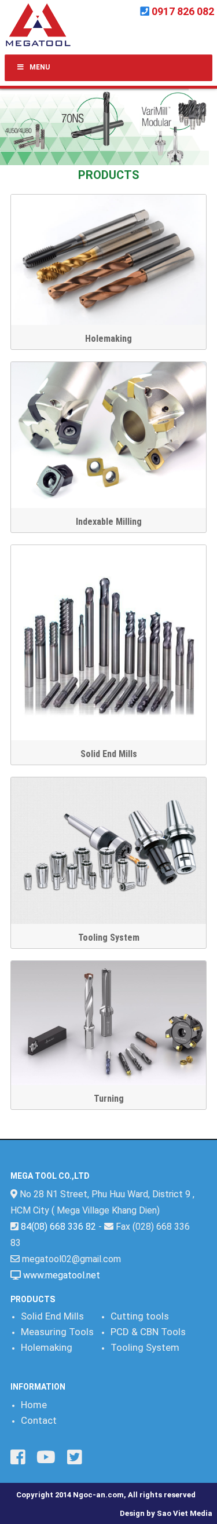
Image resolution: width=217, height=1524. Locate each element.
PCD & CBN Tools (148, 1331)
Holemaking (108, 338)
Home (34, 1404)
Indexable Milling (109, 521)
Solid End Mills (108, 753)
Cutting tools (140, 1316)
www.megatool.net (61, 1275)
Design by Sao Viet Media (166, 1513)
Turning (109, 1098)
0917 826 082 (183, 11)
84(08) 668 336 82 (58, 1226)
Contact (39, 1420)
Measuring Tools (57, 1331)
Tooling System (108, 937)
